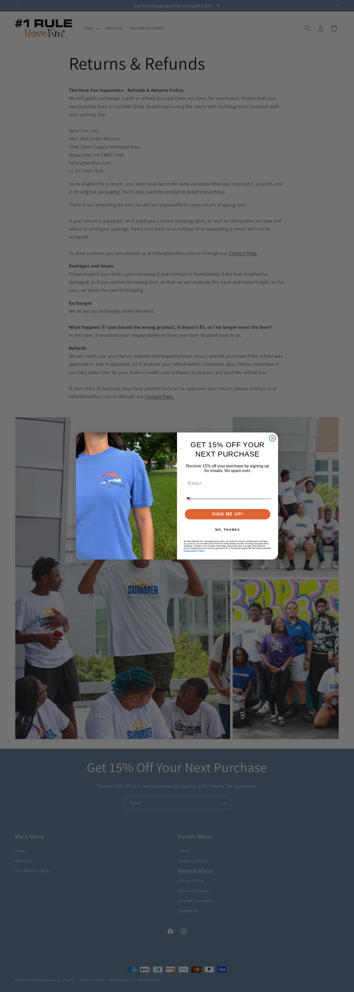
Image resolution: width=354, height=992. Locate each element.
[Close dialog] (272, 438)
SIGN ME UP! (227, 514)
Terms (201, 550)
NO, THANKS (227, 530)
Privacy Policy (190, 550)
